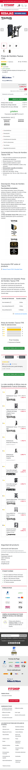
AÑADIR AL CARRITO (17, 99)
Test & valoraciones (8, 142)
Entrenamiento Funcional (6, 753)
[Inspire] (10, 535)
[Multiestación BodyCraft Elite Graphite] (16, 450)
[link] (7, 593)
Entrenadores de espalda (6, 757)
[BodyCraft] (10, 445)
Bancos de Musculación (18, 735)
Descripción (7, 133)
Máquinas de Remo (19, 729)
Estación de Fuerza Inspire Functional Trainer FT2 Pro (11, 530)
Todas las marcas (6, 765)
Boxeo (4, 741)
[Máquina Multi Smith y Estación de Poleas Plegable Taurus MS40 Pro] (16, 405)
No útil (8, 368)
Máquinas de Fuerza (7, 732)
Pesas (16, 738)
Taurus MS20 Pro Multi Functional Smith (10, 515)
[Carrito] (26, 5)
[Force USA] (10, 474)
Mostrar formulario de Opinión (14, 348)
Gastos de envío (5, 715)
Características (7, 130)
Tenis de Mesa (6, 734)
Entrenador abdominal (20, 752)
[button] (4, 45)
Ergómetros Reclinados (18, 742)
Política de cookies (19, 708)
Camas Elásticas (19, 732)
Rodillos (17, 745)
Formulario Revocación (7, 717)
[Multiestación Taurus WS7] (16, 423)
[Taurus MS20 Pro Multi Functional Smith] (16, 509)
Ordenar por (9, 357)
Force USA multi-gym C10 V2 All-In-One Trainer (11, 485)
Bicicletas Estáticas (19, 726)
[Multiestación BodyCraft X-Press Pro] (16, 437)
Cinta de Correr (6, 729)
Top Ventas (6, 145)
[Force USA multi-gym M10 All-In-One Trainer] (16, 466)
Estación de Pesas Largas (19, 748)
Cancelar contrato (14, 700)
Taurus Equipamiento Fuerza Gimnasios (11, 9)
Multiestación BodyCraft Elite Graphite (10, 456)
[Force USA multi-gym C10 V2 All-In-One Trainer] (16, 480)
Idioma (21, 357)
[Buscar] (22, 5)
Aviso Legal (17, 712)
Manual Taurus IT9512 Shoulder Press (12, 269)
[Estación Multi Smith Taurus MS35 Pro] (16, 495)
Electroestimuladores (7, 760)
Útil (4, 368)
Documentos (7, 136)
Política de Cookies (6, 712)
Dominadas (17, 756)
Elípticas (4, 726)
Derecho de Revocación (20, 715)
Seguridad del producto (9, 148)
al (7, 695)
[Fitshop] (9, 5)
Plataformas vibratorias (18, 761)
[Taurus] (6, 18)
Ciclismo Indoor (6, 738)
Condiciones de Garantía (10, 139)
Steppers (4, 748)
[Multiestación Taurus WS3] (16, 392)
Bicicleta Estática (6, 745)
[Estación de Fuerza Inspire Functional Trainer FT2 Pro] (16, 525)
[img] (13, 76)
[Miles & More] (14, 680)
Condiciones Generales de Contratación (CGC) (7, 709)
